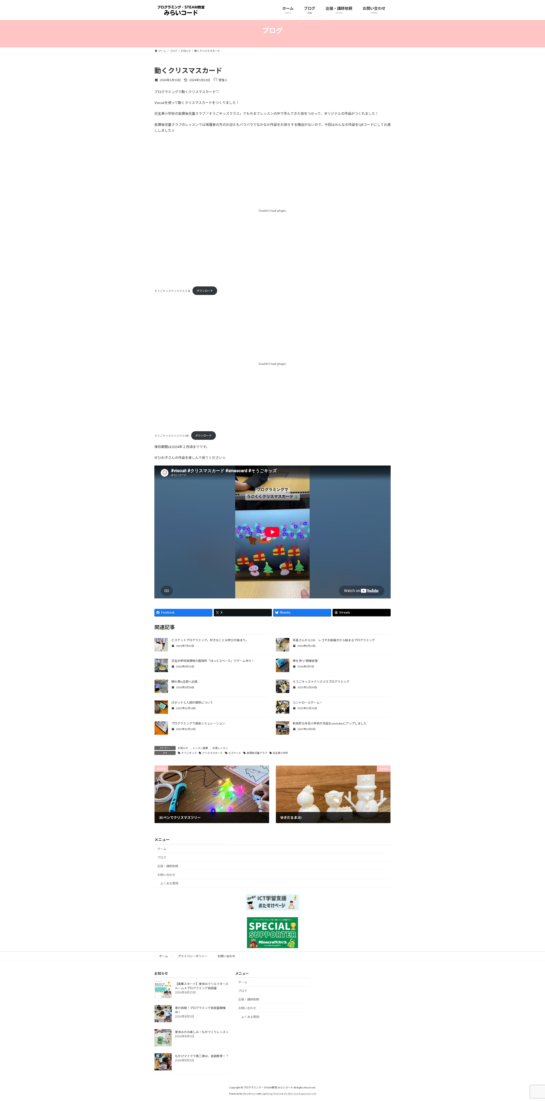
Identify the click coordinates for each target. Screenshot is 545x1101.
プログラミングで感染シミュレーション (198, 723)
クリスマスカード (212, 753)
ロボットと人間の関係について (192, 702)
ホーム (161, 849)
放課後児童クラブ (257, 753)
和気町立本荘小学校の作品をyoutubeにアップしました (330, 723)
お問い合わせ (166, 875)
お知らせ (183, 748)
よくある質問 (169, 883)
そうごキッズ (189, 753)
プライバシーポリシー (193, 956)
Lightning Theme (271, 1093)
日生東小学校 (280, 753)
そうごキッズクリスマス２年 (172, 290)
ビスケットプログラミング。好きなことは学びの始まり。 (210, 640)
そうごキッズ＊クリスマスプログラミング (321, 681)
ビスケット (234, 753)
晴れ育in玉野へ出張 (184, 681)
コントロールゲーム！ (308, 702)
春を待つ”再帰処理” (306, 661)
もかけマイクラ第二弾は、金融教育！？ (202, 1056)
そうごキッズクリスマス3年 (171, 435)
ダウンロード (204, 290)
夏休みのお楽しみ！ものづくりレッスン (202, 1032)
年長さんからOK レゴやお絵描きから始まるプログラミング (334, 640)
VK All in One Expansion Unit (300, 1093)
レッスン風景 (200, 748)
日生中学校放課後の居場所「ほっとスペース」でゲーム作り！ (212, 661)
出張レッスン (220, 748)
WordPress (249, 1093)
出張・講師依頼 (167, 866)
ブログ (161, 857)
